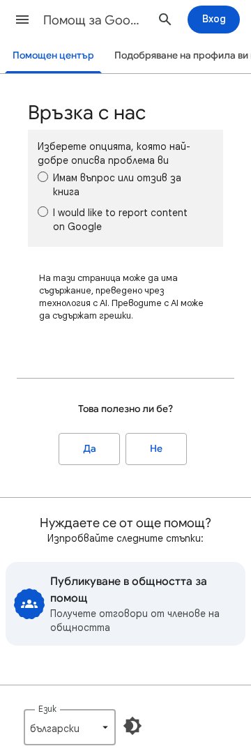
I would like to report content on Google (120, 219)
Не (156, 449)
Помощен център (53, 55)
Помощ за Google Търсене (94, 20)
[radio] (43, 177)
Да (89, 449)
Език (47, 708)
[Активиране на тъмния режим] (132, 726)
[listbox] (70, 727)
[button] (22, 19)
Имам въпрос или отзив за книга (117, 185)
